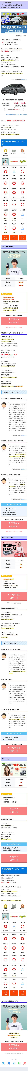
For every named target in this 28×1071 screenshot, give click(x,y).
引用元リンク (24, 79)
